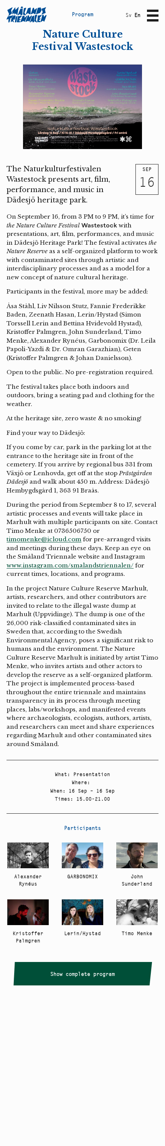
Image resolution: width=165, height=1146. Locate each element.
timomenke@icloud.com (44, 539)
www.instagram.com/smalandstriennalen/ (70, 565)
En (137, 15)
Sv (128, 15)
